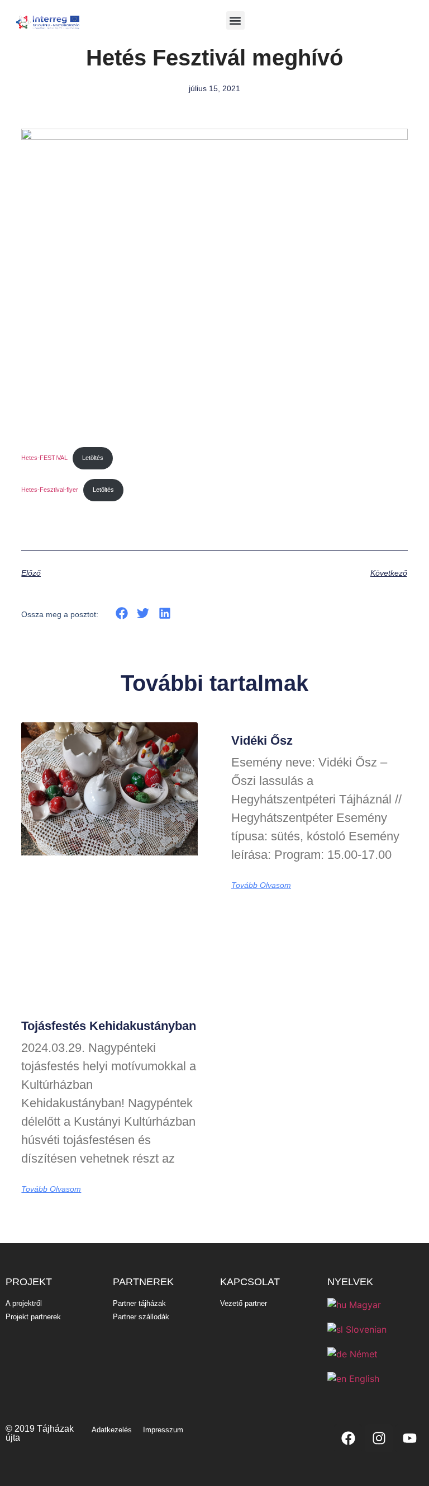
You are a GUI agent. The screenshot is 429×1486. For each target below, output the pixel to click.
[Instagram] (379, 1438)
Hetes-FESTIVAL (44, 457)
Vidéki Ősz (262, 740)
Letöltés (92, 457)
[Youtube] (409, 1438)
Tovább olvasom (51, 1189)
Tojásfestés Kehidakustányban (108, 1026)
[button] (235, 20)
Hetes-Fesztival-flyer (49, 489)
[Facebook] (348, 1438)
